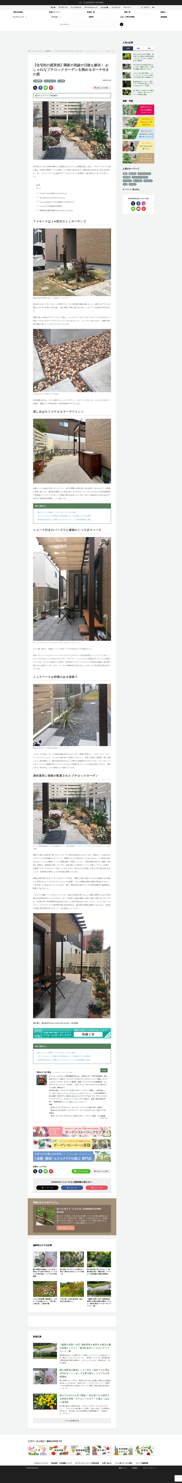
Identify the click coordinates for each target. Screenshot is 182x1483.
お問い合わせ (107, 1463)
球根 (125, 174)
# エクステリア (50, 81)
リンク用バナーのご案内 (123, 1463)
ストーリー (127, 7)
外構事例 (48, 51)
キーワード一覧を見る (131, 189)
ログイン (147, 7)
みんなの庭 (104, 7)
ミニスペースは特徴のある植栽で (51, 206)
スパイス (132, 184)
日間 (127, 48)
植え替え (132, 174)
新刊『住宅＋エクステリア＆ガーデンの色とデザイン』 (72, 1093)
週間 (138, 48)
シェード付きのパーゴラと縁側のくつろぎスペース (57, 202)
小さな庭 (127, 177)
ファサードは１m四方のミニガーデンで (53, 193)
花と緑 (53, 7)
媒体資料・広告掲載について (61, 1463)
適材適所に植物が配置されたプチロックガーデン (56, 210)
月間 (149, 48)
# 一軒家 (61, 81)
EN (153, 7)
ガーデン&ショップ (91, 7)
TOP (29, 51)
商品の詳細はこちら (64, 1228)
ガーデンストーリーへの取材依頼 (87, 1463)
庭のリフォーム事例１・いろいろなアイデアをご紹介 (56, 512)
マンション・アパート (139, 177)
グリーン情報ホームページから (73, 1102)
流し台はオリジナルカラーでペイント (53, 197)
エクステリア (116, 7)
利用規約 (135, 1468)
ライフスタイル (76, 7)
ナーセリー (127, 181)
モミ (125, 184)
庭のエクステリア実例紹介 (46, 95)
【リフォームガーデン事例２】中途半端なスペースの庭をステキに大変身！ (64, 516)
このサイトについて (41, 1463)
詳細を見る (104, 1118)
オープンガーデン (144, 174)
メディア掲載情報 (142, 1463)
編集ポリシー (123, 1468)
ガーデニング (63, 7)
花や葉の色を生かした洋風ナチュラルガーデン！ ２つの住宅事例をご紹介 (64, 519)
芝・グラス (137, 181)
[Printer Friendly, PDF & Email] (81, 1171)
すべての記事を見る (72, 1421)
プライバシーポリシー (149, 1468)
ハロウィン (148, 181)
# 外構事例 (37, 81)
